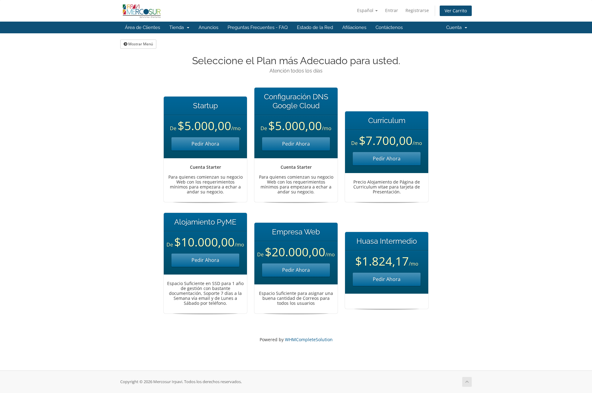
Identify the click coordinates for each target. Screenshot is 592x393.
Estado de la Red (315, 27)
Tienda (177, 27)
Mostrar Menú (140, 44)
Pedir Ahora (205, 143)
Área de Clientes (142, 27)
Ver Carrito (456, 11)
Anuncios (208, 27)
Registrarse (417, 10)
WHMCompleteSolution (309, 339)
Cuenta (455, 27)
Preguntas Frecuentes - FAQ (258, 27)
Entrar (391, 10)
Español (366, 10)
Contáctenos (389, 27)
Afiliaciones (354, 27)
